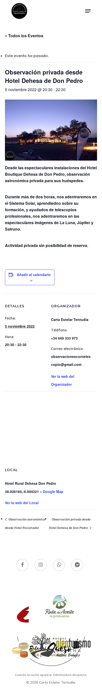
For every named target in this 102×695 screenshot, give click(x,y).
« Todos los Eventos (24, 35)
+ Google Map (51, 491)
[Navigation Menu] (88, 10)
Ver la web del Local (22, 502)
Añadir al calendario (34, 274)
